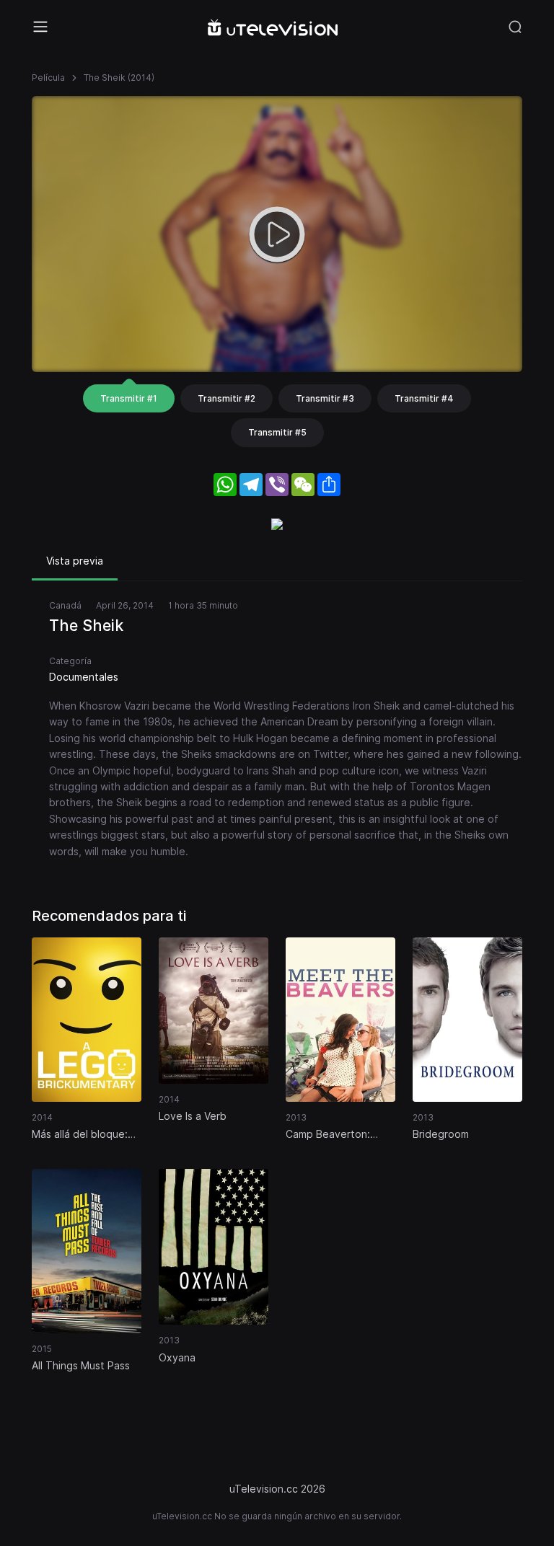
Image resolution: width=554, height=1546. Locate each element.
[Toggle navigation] (40, 26)
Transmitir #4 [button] (424, 398)
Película (48, 77)
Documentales (83, 677)
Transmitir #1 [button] (128, 398)
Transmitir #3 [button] (325, 398)
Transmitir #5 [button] (277, 432)
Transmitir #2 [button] (226, 398)
